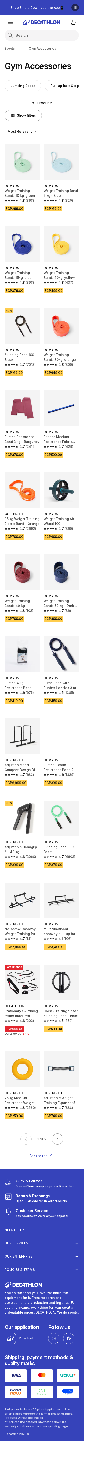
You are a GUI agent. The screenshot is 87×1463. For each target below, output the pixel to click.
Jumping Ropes (22, 86)
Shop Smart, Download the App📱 (37, 8)
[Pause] (75, 7)
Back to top (38, 1156)
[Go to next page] (57, 1139)
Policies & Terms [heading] (20, 1270)
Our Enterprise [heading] (18, 1256)
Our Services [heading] (16, 1243)
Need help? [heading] (14, 1230)
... (21, 48)
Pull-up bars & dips (66, 86)
